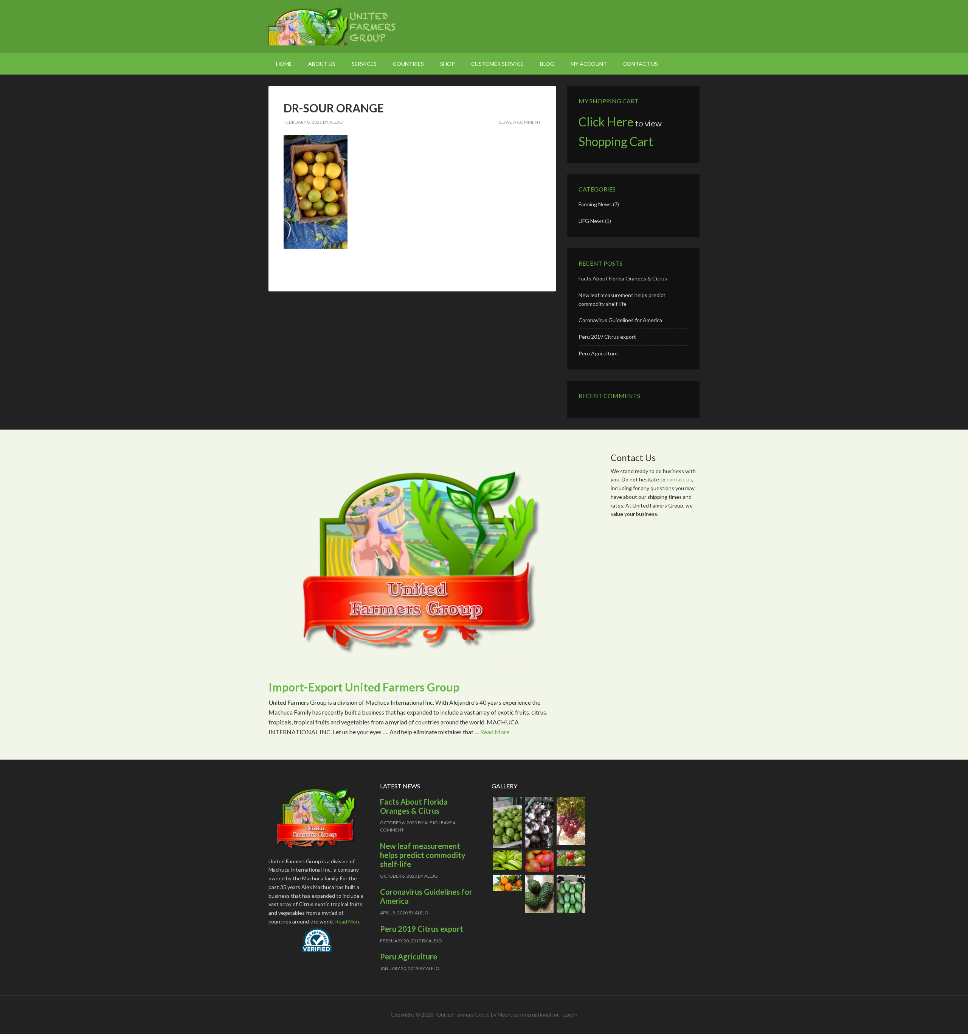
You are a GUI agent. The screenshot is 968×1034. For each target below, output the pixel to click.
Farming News (595, 204)
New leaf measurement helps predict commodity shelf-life (422, 855)
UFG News (591, 221)
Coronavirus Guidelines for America (620, 320)
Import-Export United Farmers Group (363, 687)
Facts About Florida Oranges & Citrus (623, 278)
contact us (679, 479)
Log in (570, 1014)
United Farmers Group (332, 26)
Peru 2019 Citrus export (607, 336)
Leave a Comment (520, 122)
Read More (494, 731)
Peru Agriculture (598, 353)
